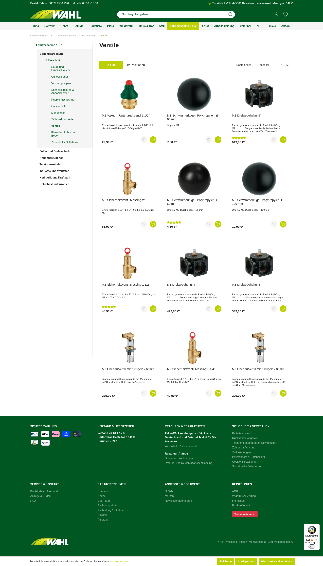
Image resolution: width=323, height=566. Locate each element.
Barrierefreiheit (241, 505)
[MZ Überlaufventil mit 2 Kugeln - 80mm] (259, 348)
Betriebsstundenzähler (54, 184)
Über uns (103, 491)
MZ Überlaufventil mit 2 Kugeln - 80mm (258, 369)
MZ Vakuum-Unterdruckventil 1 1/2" (126, 115)
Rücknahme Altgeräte (245, 438)
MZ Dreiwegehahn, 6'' (246, 115)
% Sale (169, 491)
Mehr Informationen (119, 561)
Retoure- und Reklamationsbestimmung (188, 463)
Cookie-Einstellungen (245, 461)
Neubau (102, 496)
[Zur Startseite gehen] (55, 14)
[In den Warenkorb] (153, 139)
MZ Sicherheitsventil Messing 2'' (123, 200)
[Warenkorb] (291, 14)
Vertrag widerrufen (244, 514)
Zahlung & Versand (243, 447)
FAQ (33, 500)
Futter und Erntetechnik (55, 151)
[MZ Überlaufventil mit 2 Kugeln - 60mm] (129, 348)
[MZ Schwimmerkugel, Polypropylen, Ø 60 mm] (194, 179)
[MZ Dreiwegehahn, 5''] (259, 263)
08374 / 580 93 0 (59, 3)
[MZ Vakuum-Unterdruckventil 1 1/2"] (129, 94)
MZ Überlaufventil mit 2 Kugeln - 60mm (128, 369)
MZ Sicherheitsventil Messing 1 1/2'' (126, 284)
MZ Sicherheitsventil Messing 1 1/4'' (191, 369)
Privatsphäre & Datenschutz (248, 457)
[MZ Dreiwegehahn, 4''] (194, 263)
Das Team (104, 500)
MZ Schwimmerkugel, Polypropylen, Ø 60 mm (193, 201)
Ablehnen (225, 561)
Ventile (55, 125)
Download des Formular (179, 458)
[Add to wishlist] (143, 139)
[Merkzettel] (285, 14)
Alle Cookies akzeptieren (277, 561)
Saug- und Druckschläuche (61, 69)
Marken (169, 496)
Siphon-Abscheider (62, 119)
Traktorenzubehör (51, 164)
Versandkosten (283, 541)
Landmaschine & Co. (49, 45)
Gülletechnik (52, 60)
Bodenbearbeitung (52, 53)
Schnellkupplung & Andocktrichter (62, 91)
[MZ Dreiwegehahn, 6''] (259, 94)
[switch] (312, 546)
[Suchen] (230, 14)
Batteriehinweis (241, 433)
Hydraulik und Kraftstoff (55, 177)
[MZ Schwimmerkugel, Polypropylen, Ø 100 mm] (259, 179)
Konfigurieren (246, 561)
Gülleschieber (59, 76)
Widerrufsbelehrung (244, 496)
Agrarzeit (103, 519)
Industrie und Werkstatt (54, 171)
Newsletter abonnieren (178, 500)
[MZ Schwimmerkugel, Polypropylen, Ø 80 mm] (194, 94)
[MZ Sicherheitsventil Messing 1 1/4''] (194, 348)
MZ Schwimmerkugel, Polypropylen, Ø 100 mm (257, 201)
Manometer (58, 112)
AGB (235, 491)
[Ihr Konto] (276, 14)
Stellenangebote (107, 505)
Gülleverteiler (59, 106)
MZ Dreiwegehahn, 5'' (246, 284)
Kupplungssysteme (62, 99)
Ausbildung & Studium (111, 510)
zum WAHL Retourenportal (181, 446)
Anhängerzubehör (51, 157)
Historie (102, 514)
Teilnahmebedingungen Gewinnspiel (254, 442)
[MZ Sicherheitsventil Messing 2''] (129, 179)
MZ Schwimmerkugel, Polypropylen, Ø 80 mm (193, 117)
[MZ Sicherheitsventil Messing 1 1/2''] (129, 263)
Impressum (238, 500)
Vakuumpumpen (61, 83)
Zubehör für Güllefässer (65, 142)
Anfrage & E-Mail (40, 496)
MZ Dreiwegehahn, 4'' (181, 284)
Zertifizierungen (241, 452)
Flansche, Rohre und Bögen (63, 134)
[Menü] (318, 526)
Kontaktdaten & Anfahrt (44, 491)
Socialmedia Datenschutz (247, 466)
